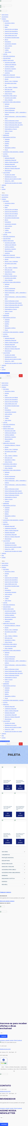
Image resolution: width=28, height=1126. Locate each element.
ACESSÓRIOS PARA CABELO (10, 95)
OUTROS (5, 154)
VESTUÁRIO (6, 21)
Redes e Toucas (8, 131)
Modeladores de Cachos (11, 176)
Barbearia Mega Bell (10, 158)
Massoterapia (8, 170)
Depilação (7, 139)
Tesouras (7, 133)
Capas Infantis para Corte (11, 35)
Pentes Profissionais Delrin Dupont (13, 122)
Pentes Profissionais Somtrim (12, 127)
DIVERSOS (4, 881)
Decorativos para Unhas (10, 83)
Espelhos (7, 143)
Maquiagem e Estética (10, 147)
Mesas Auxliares (9, 70)
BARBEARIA (6, 135)
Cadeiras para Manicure (10, 64)
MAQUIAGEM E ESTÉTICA (9, 137)
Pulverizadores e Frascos (11, 129)
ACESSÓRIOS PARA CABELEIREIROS (12, 102)
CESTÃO (5, 54)
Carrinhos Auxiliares (9, 66)
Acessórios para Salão (10, 62)
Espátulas (7, 141)
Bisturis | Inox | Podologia (11, 81)
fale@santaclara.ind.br (5, 1049)
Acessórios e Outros (10, 23)
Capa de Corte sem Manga (11, 33)
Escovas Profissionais (10, 108)
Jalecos (6, 39)
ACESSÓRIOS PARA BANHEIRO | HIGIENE (13, 152)
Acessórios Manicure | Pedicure (12, 77)
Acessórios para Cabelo (10, 97)
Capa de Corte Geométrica (11, 31)
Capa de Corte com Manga (11, 29)
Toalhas (7, 50)
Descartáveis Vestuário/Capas (12, 37)
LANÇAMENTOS (6, 854)
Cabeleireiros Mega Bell (10, 160)
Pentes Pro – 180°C (9, 181)
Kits (5, 85)
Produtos (4, 19)
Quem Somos (5, 14)
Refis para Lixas (8, 89)
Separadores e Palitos (10, 91)
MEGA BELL (6, 156)
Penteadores (8, 41)
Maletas (7, 145)
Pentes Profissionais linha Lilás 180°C (14, 124)
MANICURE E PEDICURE (9, 75)
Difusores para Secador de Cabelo (13, 179)
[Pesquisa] (21, 375)
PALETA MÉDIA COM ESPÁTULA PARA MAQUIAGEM (7, 781)
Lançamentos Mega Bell (11, 166)
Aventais (7, 25)
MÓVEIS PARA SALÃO (8, 60)
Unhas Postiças (8, 93)
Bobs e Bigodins (9, 100)
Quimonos (7, 48)
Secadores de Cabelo (10, 174)
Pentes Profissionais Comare (12, 120)
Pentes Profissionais (10, 110)
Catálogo (4, 185)
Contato (4, 189)
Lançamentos (5, 16)
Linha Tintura (8, 52)
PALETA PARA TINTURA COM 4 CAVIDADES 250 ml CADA (8, 807)
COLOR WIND (6, 172)
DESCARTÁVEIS (7, 58)
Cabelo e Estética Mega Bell (11, 162)
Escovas (7, 106)
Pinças (6, 149)
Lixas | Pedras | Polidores (11, 87)
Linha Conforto (8, 46)
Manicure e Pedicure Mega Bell (12, 168)
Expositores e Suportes (10, 68)
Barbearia (7, 104)
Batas (6, 27)
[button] (14, 193)
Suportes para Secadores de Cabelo (13, 183)
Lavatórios (7, 73)
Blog (3, 187)
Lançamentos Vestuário (10, 43)
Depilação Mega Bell (10, 164)
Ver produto (7, 787)
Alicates (6, 79)
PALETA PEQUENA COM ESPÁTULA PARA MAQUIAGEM (20, 781)
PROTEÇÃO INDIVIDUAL (9, 56)
